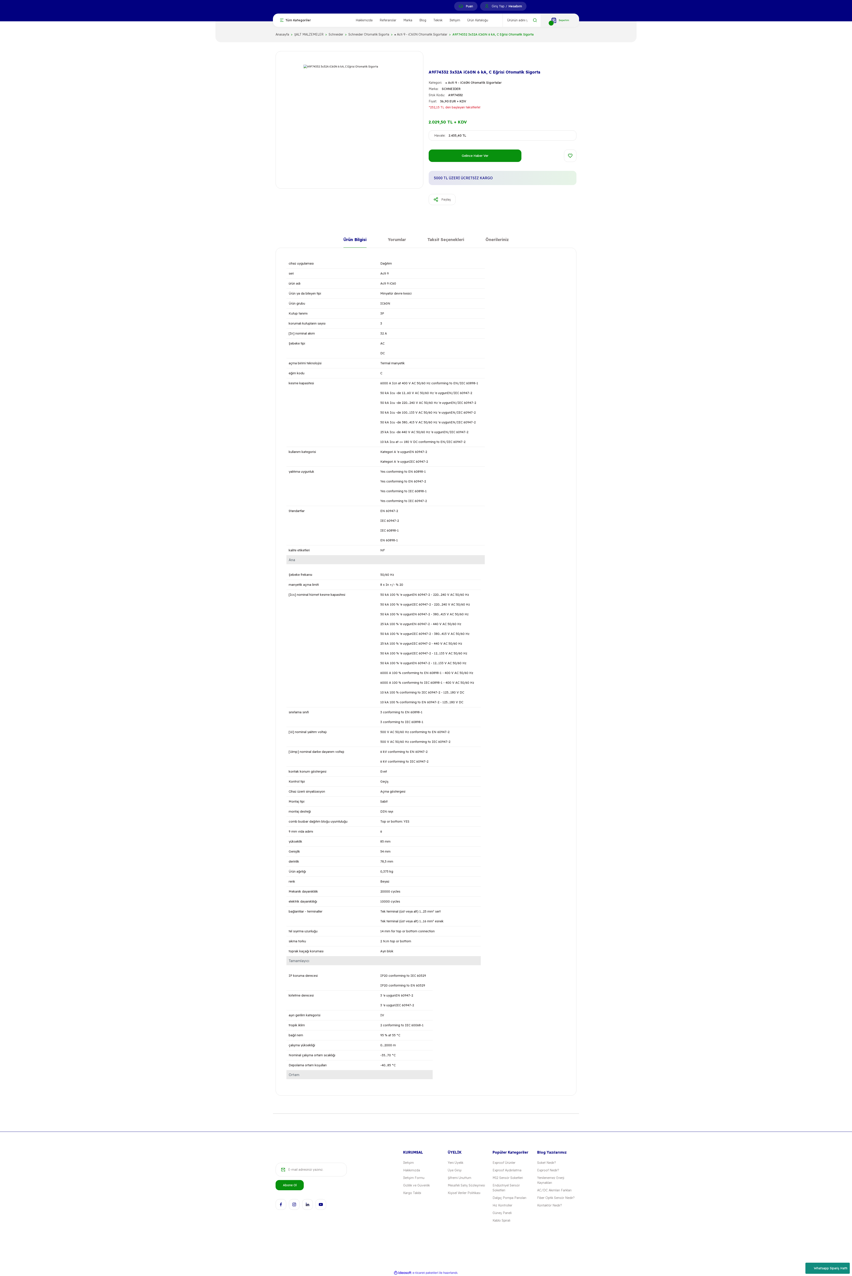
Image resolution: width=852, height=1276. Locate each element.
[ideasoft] (403, 1273)
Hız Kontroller (502, 1205)
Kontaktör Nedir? (549, 1205)
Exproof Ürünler (504, 1163)
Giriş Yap (498, 6)
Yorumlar (397, 240)
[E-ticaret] (425, 1273)
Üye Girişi (455, 1170)
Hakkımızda (364, 20)
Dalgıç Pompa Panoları (509, 1198)
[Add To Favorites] (570, 156)
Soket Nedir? (546, 1163)
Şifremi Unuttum (459, 1178)
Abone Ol (290, 1185)
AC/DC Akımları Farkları (554, 1190)
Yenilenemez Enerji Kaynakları (550, 1180)
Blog (422, 20)
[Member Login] (487, 6)
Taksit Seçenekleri (445, 240)
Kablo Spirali (501, 1220)
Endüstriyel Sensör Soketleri (506, 1187)
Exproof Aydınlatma (507, 1170)
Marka (407, 20)
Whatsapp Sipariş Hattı (830, 1268)
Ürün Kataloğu (477, 20)
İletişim (455, 20)
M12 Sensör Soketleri (508, 1178)
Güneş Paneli (502, 1213)
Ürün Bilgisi (355, 240)
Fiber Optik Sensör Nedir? (555, 1198)
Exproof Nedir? (548, 1170)
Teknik (437, 20)
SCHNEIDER (451, 89)
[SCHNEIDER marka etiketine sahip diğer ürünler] (436, 60)
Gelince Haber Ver (475, 156)
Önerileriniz (497, 240)
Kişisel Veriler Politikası (464, 1193)
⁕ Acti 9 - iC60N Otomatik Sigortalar (473, 83)
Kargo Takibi (412, 1193)
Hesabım (515, 6)
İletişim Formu (413, 1178)
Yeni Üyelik (455, 1163)
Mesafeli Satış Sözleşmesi (466, 1185)
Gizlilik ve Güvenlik (416, 1185)
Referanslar (388, 20)
